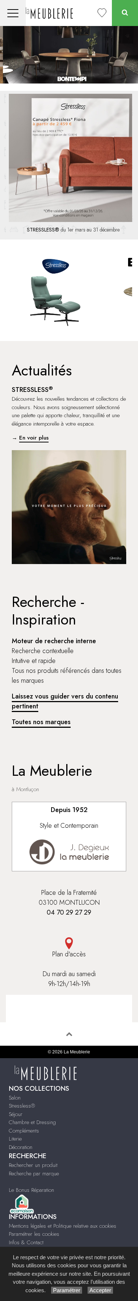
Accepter (100, 1290)
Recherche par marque (34, 1174)
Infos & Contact (26, 1242)
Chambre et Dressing (32, 1122)
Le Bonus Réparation (31, 1190)
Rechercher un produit (33, 1165)
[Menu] (13, 13)
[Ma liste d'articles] (102, 13)
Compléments (24, 1131)
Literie (15, 1139)
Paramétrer (67, 1290)
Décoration (20, 1147)
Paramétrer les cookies (34, 1234)
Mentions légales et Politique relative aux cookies (62, 1226)
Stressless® (22, 1106)
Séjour (15, 1114)
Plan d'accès (69, 954)
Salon (15, 1098)
